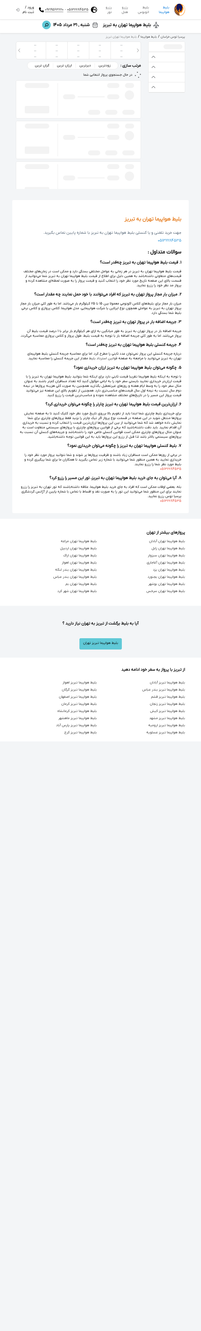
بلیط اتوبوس (143, 9)
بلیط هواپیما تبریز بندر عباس (163, 689)
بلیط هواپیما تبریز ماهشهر (77, 718)
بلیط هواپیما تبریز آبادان (167, 682)
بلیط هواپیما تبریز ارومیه (166, 725)
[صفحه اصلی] (179, 10)
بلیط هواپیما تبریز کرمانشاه (77, 711)
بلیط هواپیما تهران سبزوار (166, 555)
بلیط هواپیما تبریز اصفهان (78, 696)
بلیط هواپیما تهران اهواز (79, 562)
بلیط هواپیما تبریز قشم (168, 696)
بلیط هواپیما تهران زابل (168, 548)
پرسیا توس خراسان (173, 37)
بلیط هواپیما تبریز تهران (100, 643)
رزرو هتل (125, 9)
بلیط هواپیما (164, 9)
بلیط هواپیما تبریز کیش (167, 711)
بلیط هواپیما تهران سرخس (165, 591)
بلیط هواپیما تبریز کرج (80, 732)
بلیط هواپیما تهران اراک (80, 555)
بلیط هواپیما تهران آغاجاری (166, 562)
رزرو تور (109, 9)
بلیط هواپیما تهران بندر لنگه (76, 569)
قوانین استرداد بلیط (103, 358)
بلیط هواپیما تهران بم (81, 584)
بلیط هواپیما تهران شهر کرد (77, 591)
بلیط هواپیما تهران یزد (169, 569)
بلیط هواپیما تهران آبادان (167, 541)
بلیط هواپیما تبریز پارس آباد (76, 725)
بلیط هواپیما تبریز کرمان (79, 704)
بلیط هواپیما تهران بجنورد (166, 577)
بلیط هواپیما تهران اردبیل (78, 548)
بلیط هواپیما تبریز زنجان (167, 704)
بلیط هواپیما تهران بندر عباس (75, 577)
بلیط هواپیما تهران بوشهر (166, 584)
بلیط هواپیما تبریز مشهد (167, 718)
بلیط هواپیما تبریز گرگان (79, 689)
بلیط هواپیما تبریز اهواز (80, 682)
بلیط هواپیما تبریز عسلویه (165, 732)
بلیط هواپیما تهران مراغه (79, 541)
